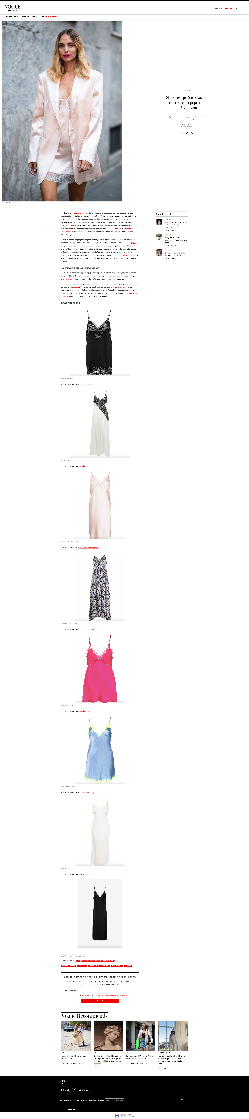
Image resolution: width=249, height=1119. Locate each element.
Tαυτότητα (84, 1100)
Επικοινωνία (67, 1100)
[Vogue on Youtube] (80, 1090)
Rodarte (83, 466)
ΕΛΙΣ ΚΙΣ (97, 1066)
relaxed (76, 287)
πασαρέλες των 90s (69, 225)
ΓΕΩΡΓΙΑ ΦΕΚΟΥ (186, 124)
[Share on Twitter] (186, 133)
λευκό (122, 287)
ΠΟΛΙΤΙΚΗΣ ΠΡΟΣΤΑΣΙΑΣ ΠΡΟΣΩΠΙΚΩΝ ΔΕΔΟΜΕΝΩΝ (111, 996)
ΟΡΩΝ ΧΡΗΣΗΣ (86, 996)
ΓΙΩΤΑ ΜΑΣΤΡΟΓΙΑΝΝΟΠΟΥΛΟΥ (72, 1063)
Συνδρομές (101, 1100)
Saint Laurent (86, 385)
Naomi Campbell (114, 229)
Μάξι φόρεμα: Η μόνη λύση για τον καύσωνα (95, 961)
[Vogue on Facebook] (61, 1090)
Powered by (63, 1110)
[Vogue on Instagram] (67, 1090)
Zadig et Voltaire (87, 629)
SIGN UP (100, 1001)
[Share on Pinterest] (192, 133)
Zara (82, 956)
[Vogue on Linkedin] (86, 1090)
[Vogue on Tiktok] (74, 1090)
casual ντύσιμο (101, 246)
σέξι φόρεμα (79, 213)
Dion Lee (84, 874)
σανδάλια (128, 255)
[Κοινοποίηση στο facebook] (181, 133)
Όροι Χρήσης (92, 1100)
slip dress (68, 279)
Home (60, 1100)
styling (134, 243)
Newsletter (76, 1100)
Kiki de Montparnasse (89, 548)
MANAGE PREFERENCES (114, 1100)
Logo (81, 1082)
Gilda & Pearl (85, 711)
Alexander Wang (87, 793)
